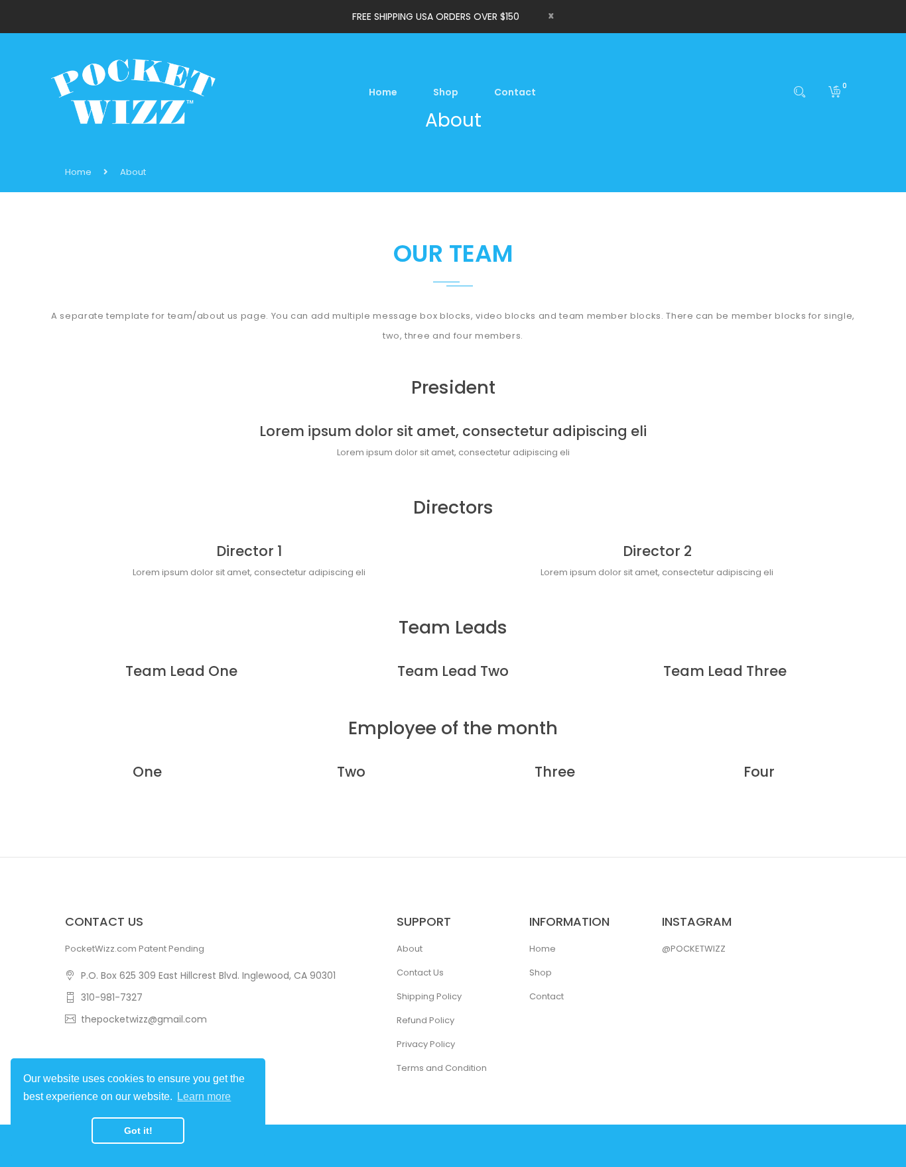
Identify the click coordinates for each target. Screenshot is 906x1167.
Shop (540, 972)
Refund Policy (425, 1020)
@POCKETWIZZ (694, 948)
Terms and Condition (442, 1068)
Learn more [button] (204, 1096)
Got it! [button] (138, 1130)
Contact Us (420, 972)
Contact (546, 996)
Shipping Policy (429, 996)
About (409, 948)
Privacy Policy (426, 1044)
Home (78, 172)
